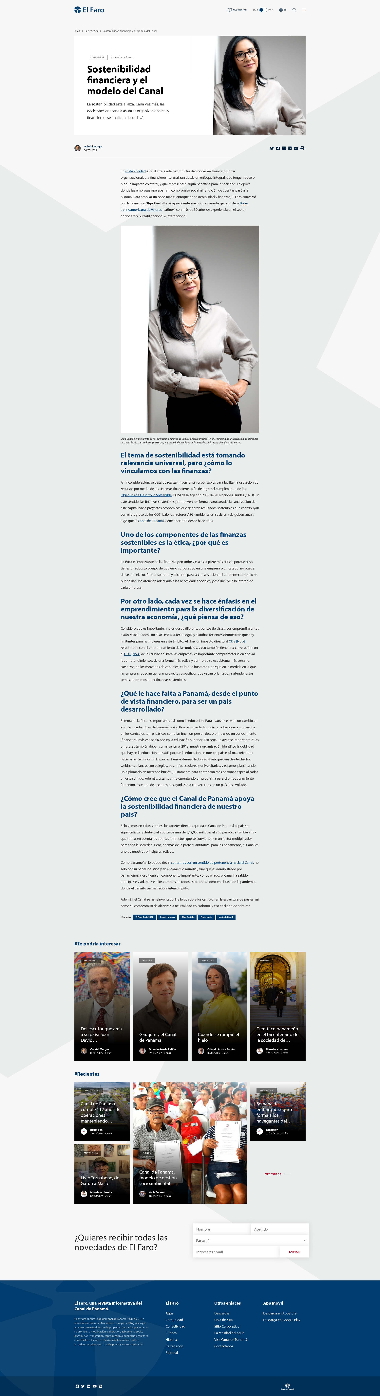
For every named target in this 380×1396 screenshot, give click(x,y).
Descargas (222, 1313)
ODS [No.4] (132, 654)
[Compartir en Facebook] (278, 148)
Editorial (172, 1352)
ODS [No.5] (237, 641)
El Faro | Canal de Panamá (89, 9)
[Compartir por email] (296, 148)
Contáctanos (223, 1346)
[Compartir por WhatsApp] (290, 148)
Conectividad (175, 1326)
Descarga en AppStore (279, 1313)
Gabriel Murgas (93, 146)
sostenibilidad (135, 171)
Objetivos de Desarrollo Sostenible (146, 495)
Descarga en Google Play (281, 1319)
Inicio (77, 30)
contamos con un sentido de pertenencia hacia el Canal (212, 862)
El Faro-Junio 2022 (144, 917)
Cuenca (171, 1333)
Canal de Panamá (151, 520)
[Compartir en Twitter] (272, 148)
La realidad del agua (229, 1333)
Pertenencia (92, 30)
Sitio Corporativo (226, 1326)
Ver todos (273, 1174)
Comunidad (174, 1319)
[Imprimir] (302, 148)
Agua (170, 1313)
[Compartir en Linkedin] (284, 148)
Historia (171, 1339)
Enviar (294, 1252)
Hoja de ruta (223, 1319)
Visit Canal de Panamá (230, 1339)
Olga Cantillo (187, 917)
